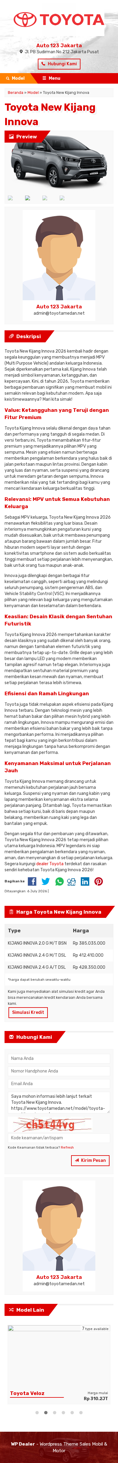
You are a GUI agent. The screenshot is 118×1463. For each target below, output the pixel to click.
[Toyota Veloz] (59, 1356)
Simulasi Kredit (28, 1012)
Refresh (67, 1148)
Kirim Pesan (93, 1160)
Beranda (15, 92)
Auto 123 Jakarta (59, 45)
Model (33, 92)
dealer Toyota (50, 863)
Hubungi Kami (62, 63)
